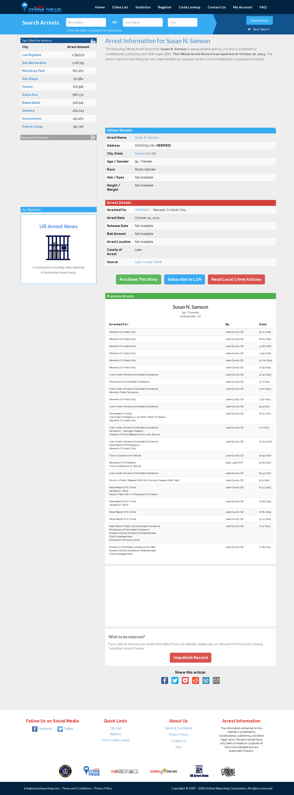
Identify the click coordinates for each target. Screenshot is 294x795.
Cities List (120, 7)
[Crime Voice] (228, 771)
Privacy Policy (178, 734)
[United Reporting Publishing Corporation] (65, 771)
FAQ (263, 7)
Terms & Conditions (178, 728)
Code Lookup (189, 7)
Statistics (143, 7)
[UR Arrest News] (199, 771)
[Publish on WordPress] (206, 680)
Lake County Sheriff (148, 262)
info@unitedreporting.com (41, 788)
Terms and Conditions (76, 788)
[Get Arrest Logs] (124, 771)
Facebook (45, 728)
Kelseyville (142, 153)
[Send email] (216, 680)
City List (115, 728)
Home (100, 7)
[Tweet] (175, 680)
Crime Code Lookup (115, 740)
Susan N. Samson (147, 137)
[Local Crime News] (91, 771)
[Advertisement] (58, 171)
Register (165, 7)
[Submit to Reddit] (195, 680)
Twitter (68, 728)
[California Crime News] (163, 771)
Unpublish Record (190, 657)
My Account (242, 7)
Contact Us (217, 7)
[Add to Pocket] (185, 680)
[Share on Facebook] (164, 680)
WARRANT (142, 210)
